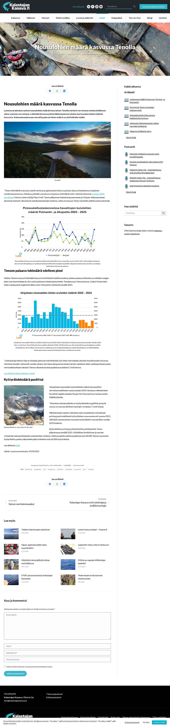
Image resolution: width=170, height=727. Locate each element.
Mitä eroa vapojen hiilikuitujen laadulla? (91, 561)
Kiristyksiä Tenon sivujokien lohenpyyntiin (142, 108)
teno (84, 469)
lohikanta (60, 469)
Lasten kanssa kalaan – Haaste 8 (92, 529)
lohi (44, 469)
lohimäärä (69, 469)
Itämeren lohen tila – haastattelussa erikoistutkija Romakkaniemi (145, 171)
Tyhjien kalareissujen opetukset (35, 529)
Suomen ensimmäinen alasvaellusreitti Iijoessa (146, 163)
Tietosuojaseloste (54, 694)
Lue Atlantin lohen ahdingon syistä (19, 373)
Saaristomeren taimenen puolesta (144, 186)
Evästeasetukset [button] (132, 722)
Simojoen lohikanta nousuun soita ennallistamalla (144, 155)
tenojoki (90, 469)
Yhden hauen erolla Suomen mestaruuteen (90, 577)
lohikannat (51, 469)
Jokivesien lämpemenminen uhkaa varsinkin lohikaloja (144, 124)
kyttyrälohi (37, 469)
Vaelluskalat (57, 465)
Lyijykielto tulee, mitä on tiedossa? (93, 544)
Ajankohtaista (44, 465)
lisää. (18, 445)
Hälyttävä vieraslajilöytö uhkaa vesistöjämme (35, 561)
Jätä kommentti (78, 465)
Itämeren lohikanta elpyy (140, 131)
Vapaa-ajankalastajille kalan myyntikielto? (34, 546)
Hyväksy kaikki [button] (159, 722)
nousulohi (77, 469)
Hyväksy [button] (146, 722)
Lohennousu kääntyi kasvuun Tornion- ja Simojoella (147, 100)
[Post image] (11, 534)
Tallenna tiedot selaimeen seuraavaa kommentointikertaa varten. (29, 667)
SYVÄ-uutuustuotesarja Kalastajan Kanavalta (36, 577)
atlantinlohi (28, 469)
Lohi (50, 465)
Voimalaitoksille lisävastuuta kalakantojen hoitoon (142, 116)
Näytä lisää (131, 137)
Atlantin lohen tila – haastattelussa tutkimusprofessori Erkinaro (145, 179)
